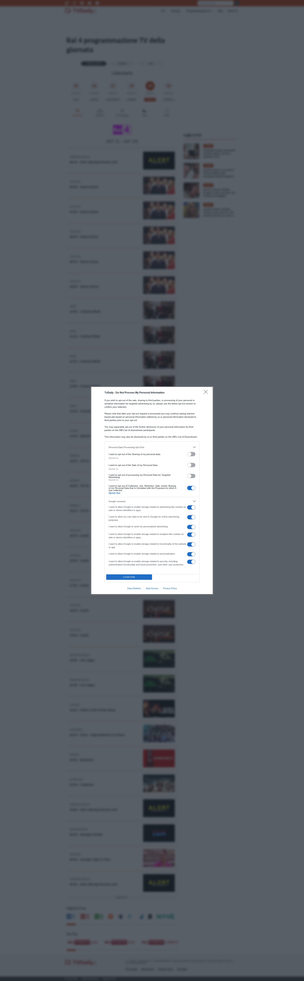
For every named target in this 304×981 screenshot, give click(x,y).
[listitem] (152, 447)
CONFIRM (129, 577)
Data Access (152, 588)
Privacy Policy (170, 588)
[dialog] (152, 490)
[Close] (207, 393)
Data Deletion (134, 588)
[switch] (191, 454)
